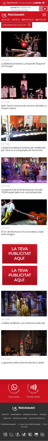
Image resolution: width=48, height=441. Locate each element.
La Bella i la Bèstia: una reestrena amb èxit (23, 323)
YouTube (36, 434)
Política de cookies (20, 418)
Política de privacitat (37, 418)
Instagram (5, 434)
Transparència (15, 414)
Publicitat (7, 418)
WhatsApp (42, 434)
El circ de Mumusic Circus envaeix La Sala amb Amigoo (22, 233)
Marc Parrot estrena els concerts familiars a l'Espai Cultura (24, 107)
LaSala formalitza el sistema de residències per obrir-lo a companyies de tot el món (23, 149)
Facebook (17, 434)
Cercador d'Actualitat (14, 25)
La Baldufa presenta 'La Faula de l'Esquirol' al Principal (23, 65)
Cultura (5, 60)
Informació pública (30, 414)
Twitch (30, 434)
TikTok (24, 434)
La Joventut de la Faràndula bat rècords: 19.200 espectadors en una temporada (22, 191)
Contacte (5, 414)
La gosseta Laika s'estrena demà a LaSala (22, 362)
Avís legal (43, 414)
